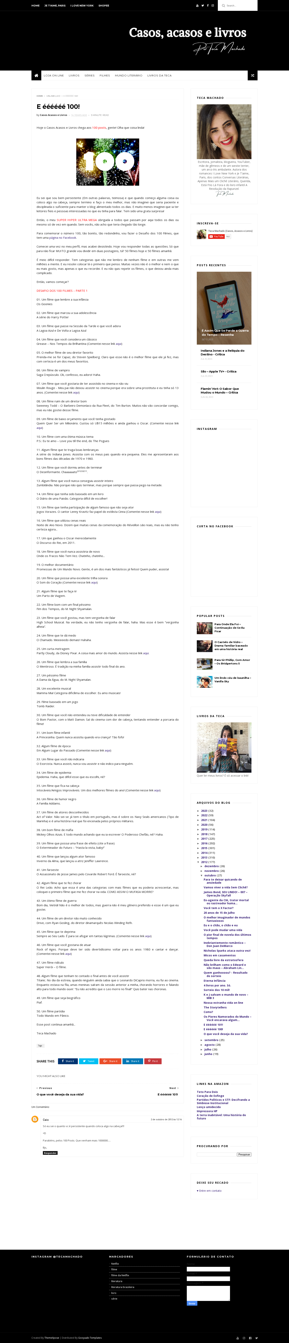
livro (113, 1293)
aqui (118, 344)
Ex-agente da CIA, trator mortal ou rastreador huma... (226, 901)
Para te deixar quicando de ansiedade (223, 881)
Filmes (105, 75)
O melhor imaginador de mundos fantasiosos (227, 919)
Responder (50, 1152)
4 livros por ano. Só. (217, 985)
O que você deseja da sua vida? (226, 1034)
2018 (204, 834)
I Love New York (82, 5)
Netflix (115, 1263)
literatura (116, 1281)
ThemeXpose (51, 1337)
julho (208, 1049)
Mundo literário (129, 75)
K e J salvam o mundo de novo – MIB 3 (226, 996)
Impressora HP (207, 1111)
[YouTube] (197, 5)
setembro (211, 1040)
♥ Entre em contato (209, 1191)
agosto (209, 1045)
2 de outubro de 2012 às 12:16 (166, 1119)
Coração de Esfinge (210, 1096)
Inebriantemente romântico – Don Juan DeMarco (225, 944)
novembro (212, 871)
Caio (46, 1119)
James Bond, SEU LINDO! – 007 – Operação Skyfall (226, 893)
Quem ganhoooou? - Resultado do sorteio (226, 974)
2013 (204, 857)
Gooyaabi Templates (90, 1337)
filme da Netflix (120, 1275)
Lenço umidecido (209, 1107)
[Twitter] (203, 5)
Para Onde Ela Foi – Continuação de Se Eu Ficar (229, 628)
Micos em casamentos (220, 955)
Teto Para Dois (207, 1092)
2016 (204, 843)
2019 (204, 829)
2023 (204, 811)
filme (114, 1269)
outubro (210, 875)
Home (35, 5)
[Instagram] (213, 5)
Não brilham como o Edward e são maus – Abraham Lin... (225, 966)
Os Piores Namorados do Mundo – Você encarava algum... (227, 1018)
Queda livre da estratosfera (223, 960)
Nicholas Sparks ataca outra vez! (227, 950)
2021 (204, 820)
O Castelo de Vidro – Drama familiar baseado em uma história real (231, 645)
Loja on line (54, 75)
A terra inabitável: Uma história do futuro (221, 1116)
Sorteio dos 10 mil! (217, 990)
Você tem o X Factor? (219, 908)
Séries (90, 75)
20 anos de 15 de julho (219, 913)
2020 (204, 825)
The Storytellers (215, 1007)
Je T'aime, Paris (54, 5)
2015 (204, 848)
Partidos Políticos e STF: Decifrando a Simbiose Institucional (223, 1101)
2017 (204, 838)
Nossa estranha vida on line (223, 1002)
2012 (204, 862)
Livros (74, 75)
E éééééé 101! (213, 1025)
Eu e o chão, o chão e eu (221, 925)
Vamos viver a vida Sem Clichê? (226, 887)
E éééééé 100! (213, 1029)
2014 (204, 853)
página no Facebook (62, 237)
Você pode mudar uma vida (223, 930)
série (114, 1298)
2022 (204, 815)
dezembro (212, 866)
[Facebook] (208, 5)
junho (208, 1054)
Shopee (103, 5)
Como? (208, 1012)
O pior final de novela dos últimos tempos (227, 936)
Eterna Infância (214, 980)
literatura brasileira (122, 1287)
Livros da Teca (159, 75)
